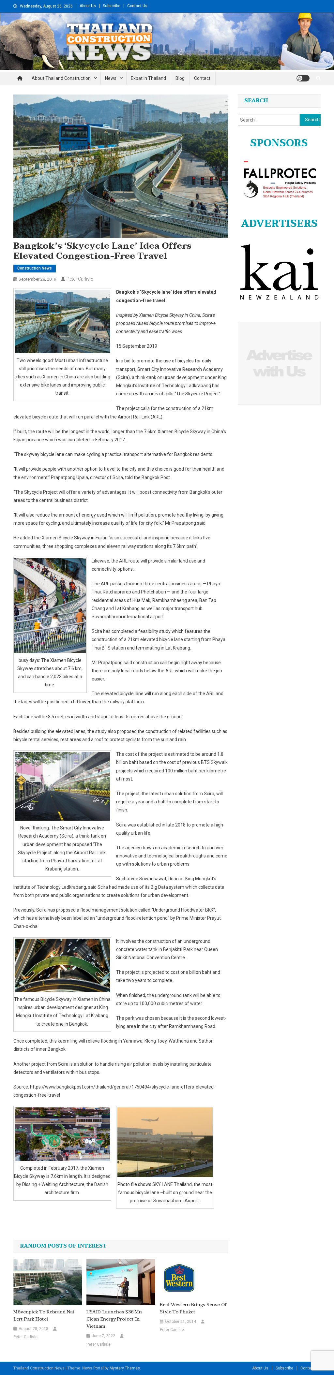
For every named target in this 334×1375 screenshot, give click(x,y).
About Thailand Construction (61, 78)
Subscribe (111, 6)
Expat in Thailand (148, 78)
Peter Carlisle (80, 279)
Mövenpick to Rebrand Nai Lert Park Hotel (43, 1316)
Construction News (34, 268)
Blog (180, 78)
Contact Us (137, 6)
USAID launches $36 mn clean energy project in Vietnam (114, 1319)
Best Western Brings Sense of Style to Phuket (193, 1308)
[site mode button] (303, 78)
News (110, 78)
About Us (88, 6)
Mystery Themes (125, 1368)
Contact (202, 78)
